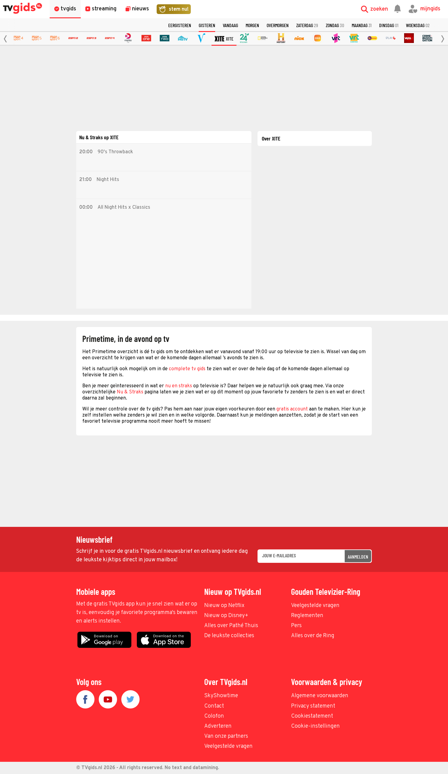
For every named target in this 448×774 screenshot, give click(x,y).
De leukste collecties (229, 635)
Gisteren (207, 25)
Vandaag (230, 25)
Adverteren (218, 726)
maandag (362, 25)
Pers (296, 625)
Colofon (214, 716)
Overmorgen (278, 25)
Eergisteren (179, 25)
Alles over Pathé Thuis (231, 625)
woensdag (418, 25)
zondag (335, 25)
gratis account (292, 409)
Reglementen (307, 615)
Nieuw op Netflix (224, 605)
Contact (214, 706)
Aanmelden (358, 556)
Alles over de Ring (312, 635)
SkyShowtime (221, 695)
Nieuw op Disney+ (226, 615)
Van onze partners (226, 736)
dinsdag (388, 25)
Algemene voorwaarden (319, 695)
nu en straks (178, 386)
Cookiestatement (312, 716)
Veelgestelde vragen (315, 605)
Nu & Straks (130, 392)
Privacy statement (313, 706)
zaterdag (307, 25)
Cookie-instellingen (315, 726)
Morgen (252, 25)
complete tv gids (187, 369)
